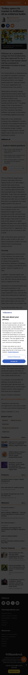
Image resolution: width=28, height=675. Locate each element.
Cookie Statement (13, 352)
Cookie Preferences (14, 357)
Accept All (14, 361)
